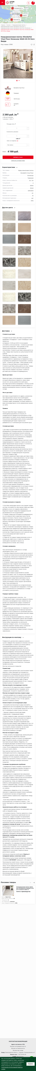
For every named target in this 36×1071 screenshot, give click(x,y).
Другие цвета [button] (7, 207)
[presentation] (30, 882)
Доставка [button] (6, 331)
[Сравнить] (34, 44)
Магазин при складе (18, 1050)
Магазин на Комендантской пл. (18, 1046)
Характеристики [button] (8, 167)
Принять (30, 1063)
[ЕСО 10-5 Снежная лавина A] (8, 891)
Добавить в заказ (18, 157)
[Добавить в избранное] (31, 44)
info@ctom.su (20, 1056)
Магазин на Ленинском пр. (18, 1048)
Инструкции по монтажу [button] (12, 637)
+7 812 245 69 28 (21, 1054)
